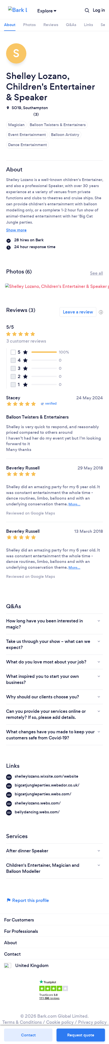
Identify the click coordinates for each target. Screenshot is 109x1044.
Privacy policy (92, 1022)
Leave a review (78, 312)
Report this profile (30, 900)
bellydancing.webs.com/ (37, 812)
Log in (99, 10)
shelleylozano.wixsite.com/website (46, 776)
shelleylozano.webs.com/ (38, 803)
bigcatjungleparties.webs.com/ (43, 794)
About (9, 24)
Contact (28, 1035)
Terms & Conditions (22, 1022)
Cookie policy (60, 1022)
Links (88, 24)
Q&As (71, 24)
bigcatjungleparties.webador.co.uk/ (47, 785)
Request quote (80, 1035)
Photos (29, 24)
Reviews (50, 24)
